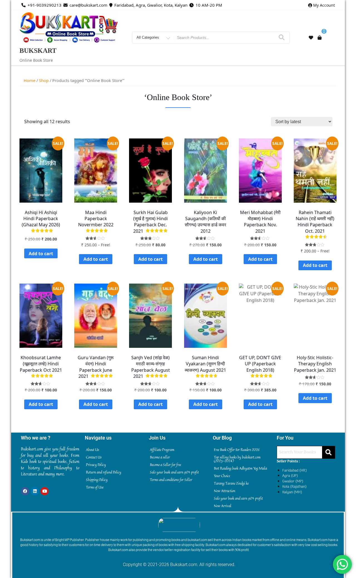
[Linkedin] (35, 491)
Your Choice (222, 475)
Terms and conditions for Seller (171, 479)
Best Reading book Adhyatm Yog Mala (240, 468)
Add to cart (41, 253)
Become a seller (160, 457)
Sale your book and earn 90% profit (174, 472)
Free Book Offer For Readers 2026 (236, 449)
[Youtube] (44, 491)
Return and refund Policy (103, 472)
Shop (44, 80)
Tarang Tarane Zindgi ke (231, 483)
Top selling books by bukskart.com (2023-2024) (237, 458)
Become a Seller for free (165, 464)
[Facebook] (25, 491)
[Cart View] (320, 37)
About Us (92, 449)
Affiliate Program (162, 449)
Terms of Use (94, 487)
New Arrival (222, 505)
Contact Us (94, 457)
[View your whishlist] (311, 37)
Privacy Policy (96, 464)
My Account (324, 5)
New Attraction (224, 490)
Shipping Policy (97, 479)
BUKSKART (37, 50)
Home (29, 80)
